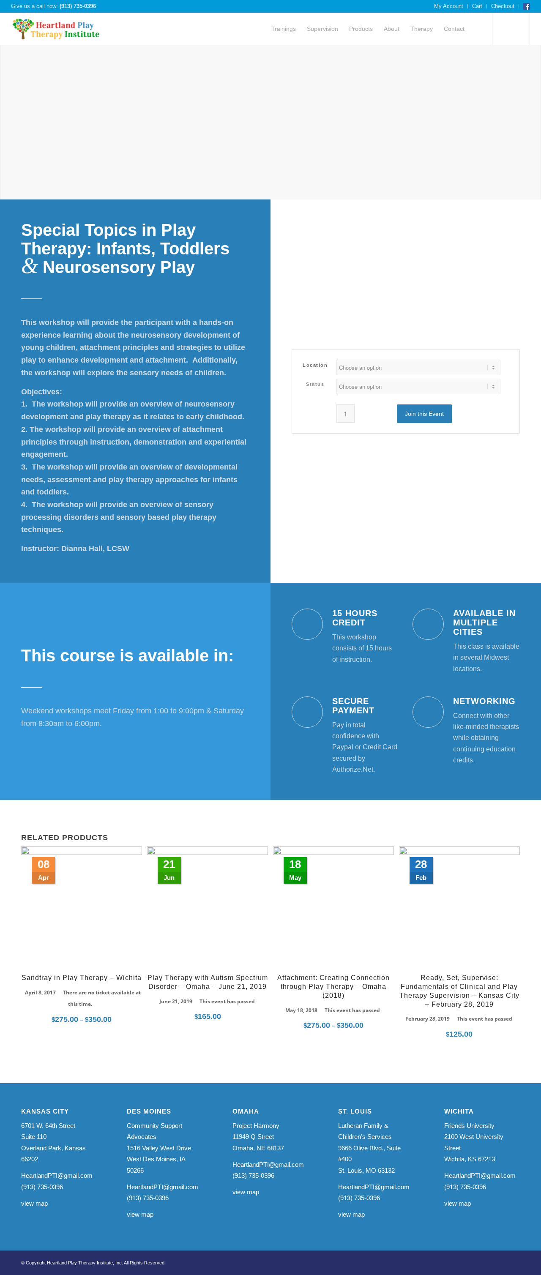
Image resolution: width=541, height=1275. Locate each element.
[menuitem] (449, 6)
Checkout (502, 6)
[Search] (478, 29)
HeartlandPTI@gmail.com (57, 1175)
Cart (477, 6)
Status (315, 384)
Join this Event (424, 413)
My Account (448, 6)
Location (315, 365)
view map (34, 1203)
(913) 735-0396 (78, 6)
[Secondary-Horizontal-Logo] (56, 29)
